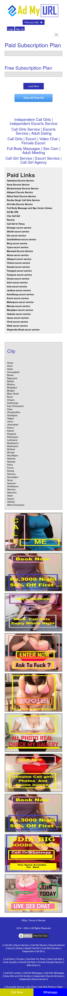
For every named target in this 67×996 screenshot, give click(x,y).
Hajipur (10, 418)
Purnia (10, 467)
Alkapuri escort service (19, 259)
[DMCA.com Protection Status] (33, 935)
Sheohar (11, 489)
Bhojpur (11, 390)
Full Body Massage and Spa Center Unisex (29, 208)
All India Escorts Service (20, 204)
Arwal (10, 368)
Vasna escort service (18, 317)
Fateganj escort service (19, 270)
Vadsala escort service (19, 313)
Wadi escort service (17, 325)
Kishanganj (12, 436)
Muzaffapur (12, 455)
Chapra (10, 399)
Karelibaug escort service (20, 294)
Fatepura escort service (19, 274)
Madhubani (12, 446)
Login (10, 29)
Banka (10, 375)
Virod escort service (17, 321)
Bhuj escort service (17, 243)
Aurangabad (13, 372)
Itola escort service (17, 286)
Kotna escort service (18, 298)
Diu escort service (16, 235)
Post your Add (32, 22)
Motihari (11, 449)
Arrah (10, 365)
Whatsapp (50, 992)
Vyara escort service (17, 247)
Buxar (10, 396)
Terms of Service (37, 920)
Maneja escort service (18, 306)
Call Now (17, 992)
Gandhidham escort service (21, 239)
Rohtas (10, 470)
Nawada (11, 461)
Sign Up (20, 29)
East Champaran (15, 406)
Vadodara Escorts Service (20, 180)
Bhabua (11, 384)
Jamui (10, 421)
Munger (11, 452)
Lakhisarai (12, 439)
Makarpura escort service (20, 302)
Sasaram (11, 483)
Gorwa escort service (18, 278)
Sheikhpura (12, 486)
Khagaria (11, 433)
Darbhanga (12, 402)
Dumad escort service (18, 266)
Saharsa (11, 473)
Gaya (9, 409)
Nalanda (11, 458)
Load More (33, 86)
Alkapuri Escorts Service (20, 192)
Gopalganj (12, 415)
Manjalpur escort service (20, 309)
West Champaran (15, 504)
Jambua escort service (19, 290)
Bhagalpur (12, 387)
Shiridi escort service (18, 231)
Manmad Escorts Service (20, 251)
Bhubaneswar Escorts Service (23, 188)
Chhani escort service (18, 262)
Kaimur (10, 427)
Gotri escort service (17, 282)
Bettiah (10, 381)
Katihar (10, 430)
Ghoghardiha (13, 412)
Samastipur (12, 477)
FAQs (25, 920)
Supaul (10, 498)
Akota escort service (18, 255)
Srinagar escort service (19, 227)
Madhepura (13, 443)
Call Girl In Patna (16, 223)
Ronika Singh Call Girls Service (23, 200)
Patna (10, 464)
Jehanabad (12, 424)
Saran (10, 480)
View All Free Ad (33, 97)
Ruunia (10, 219)
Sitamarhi (12, 492)
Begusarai (12, 378)
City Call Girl (14, 215)
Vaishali (11, 501)
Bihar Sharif (13, 393)
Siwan (10, 495)
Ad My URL (13, 211)
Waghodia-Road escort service (23, 329)
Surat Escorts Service (18, 184)
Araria (10, 362)
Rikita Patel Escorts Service (21, 196)
